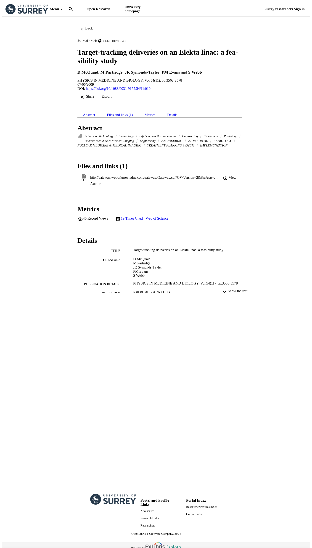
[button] (229, 178)
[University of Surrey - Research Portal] (26, 9)
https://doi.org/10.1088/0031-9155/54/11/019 (118, 88)
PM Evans (171, 72)
